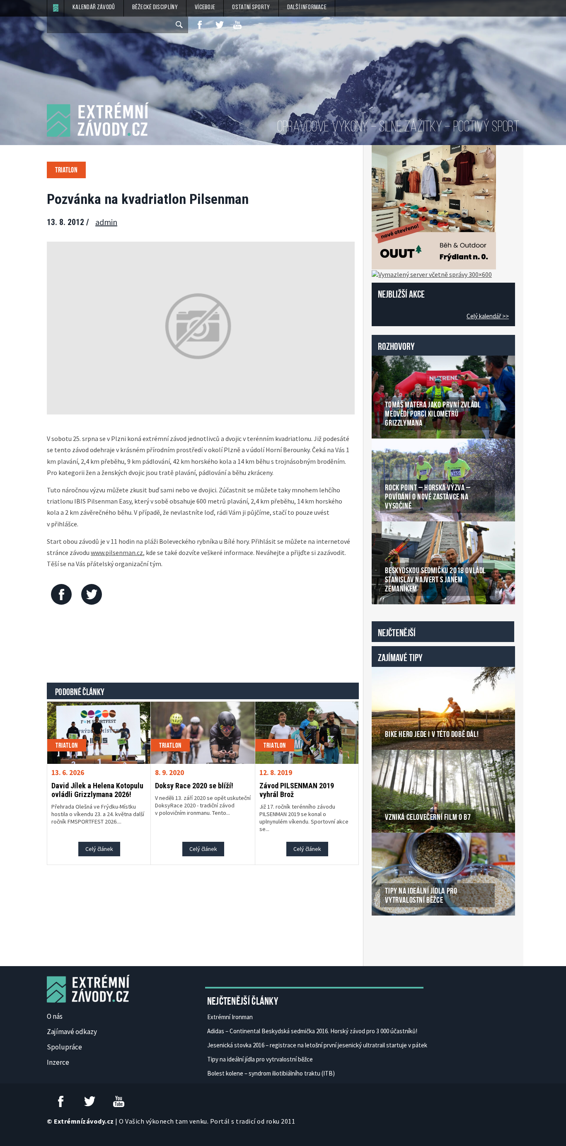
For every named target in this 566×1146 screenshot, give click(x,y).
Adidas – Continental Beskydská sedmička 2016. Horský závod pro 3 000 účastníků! (312, 1031)
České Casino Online (390, 936)
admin (106, 222)
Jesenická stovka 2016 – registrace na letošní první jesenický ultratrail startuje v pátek (317, 1045)
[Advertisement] (203, 645)
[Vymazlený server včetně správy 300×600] (432, 273)
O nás (55, 1016)
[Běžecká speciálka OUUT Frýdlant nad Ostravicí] (434, 206)
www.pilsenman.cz (117, 552)
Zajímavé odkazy (72, 1031)
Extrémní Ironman (230, 1017)
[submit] (180, 25)
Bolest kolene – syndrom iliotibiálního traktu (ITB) (271, 1073)
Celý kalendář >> (488, 316)
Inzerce (58, 1062)
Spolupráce (64, 1047)
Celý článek (99, 849)
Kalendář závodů (94, 7)
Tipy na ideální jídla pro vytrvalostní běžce (260, 1059)
